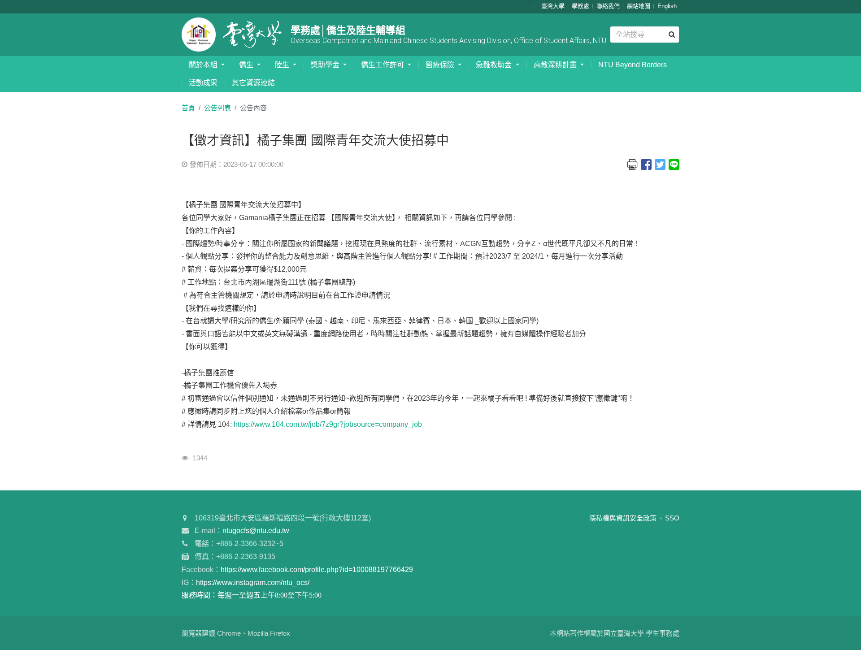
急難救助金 (494, 65)
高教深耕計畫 (556, 65)
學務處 (580, 6)
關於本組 (204, 65)
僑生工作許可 (383, 65)
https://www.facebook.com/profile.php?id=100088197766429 (317, 569)
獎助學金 (326, 65)
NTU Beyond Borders (632, 65)
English (667, 6)
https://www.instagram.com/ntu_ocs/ (252, 582)
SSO (672, 518)
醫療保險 (441, 65)
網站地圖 (638, 6)
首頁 (188, 108)
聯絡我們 (608, 6)
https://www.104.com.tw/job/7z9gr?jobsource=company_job (328, 424)
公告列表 (217, 108)
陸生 (283, 65)
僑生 (247, 65)
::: (534, 6)
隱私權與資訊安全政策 (623, 518)
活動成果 (203, 83)
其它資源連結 (253, 83)
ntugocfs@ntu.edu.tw (255, 530)
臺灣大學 (553, 6)
